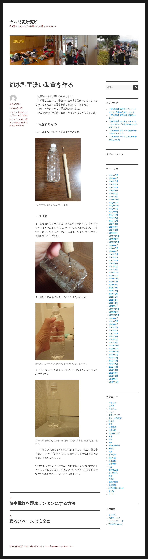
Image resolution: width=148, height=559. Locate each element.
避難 (110, 476)
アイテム (13, 112)
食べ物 (111, 491)
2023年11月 (114, 202)
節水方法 (20, 125)
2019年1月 (113, 379)
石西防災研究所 (24, 21)
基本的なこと (114, 433)
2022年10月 (114, 242)
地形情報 (112, 427)
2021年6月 (113, 291)
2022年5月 (113, 257)
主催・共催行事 (115, 418)
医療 (110, 424)
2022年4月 (113, 260)
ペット (111, 412)
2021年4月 (113, 297)
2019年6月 (113, 364)
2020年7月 (113, 324)
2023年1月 (113, 233)
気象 (110, 451)
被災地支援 (113, 470)
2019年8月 (113, 357)
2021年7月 (113, 288)
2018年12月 (114, 382)
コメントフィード (116, 521)
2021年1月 (113, 306)
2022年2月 (113, 266)
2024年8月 (113, 175)
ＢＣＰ (111, 494)
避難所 (25, 115)
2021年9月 (113, 281)
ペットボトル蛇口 (17, 119)
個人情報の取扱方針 (33, 546)
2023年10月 (114, 205)
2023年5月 (113, 221)
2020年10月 (114, 315)
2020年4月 (113, 333)
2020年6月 (113, 327)
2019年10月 (114, 351)
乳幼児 (111, 421)
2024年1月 (113, 196)
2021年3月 (113, 300)
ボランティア (114, 415)
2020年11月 (114, 312)
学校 (110, 436)
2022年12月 (114, 236)
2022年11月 (114, 239)
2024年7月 (113, 178)
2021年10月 (114, 278)
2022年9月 (113, 245)
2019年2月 (113, 376)
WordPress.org (115, 524)
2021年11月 (113, 275)
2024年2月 (113, 193)
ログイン (112, 515)
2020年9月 (113, 318)
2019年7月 (113, 361)
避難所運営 (113, 482)
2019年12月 (114, 345)
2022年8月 (113, 248)
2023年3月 (113, 227)
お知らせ (112, 403)
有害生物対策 (114, 445)
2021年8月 (113, 284)
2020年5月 (113, 330)
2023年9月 (113, 208)
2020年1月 (113, 342)
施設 (110, 442)
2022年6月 (113, 254)
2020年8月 (113, 321)
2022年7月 (113, 251)
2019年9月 (113, 354)
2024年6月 (113, 181)
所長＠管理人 (15, 104)
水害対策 (112, 454)
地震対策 (112, 430)
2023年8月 (113, 211)
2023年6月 (113, 218)
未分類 (111, 448)
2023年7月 (113, 215)
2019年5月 (113, 367)
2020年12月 (114, 309)
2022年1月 (113, 269)
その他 (111, 406)
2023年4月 (113, 224)
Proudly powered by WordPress (59, 546)
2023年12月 (114, 199)
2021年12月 (114, 272)
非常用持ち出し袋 (116, 488)
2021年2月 (113, 303)
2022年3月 (113, 263)
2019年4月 (113, 370)
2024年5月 (113, 184)
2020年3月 (113, 336)
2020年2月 (113, 339)
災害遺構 (112, 460)
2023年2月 (113, 230)
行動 (110, 467)
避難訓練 (112, 485)
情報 (110, 439)
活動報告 (112, 457)
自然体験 (112, 464)
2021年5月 (113, 294)
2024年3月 (113, 190)
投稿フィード (114, 518)
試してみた (17, 115)
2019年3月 (113, 373)
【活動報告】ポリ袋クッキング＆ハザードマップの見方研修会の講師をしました (123, 124)
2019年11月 (114, 348)
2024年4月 (113, 187)
